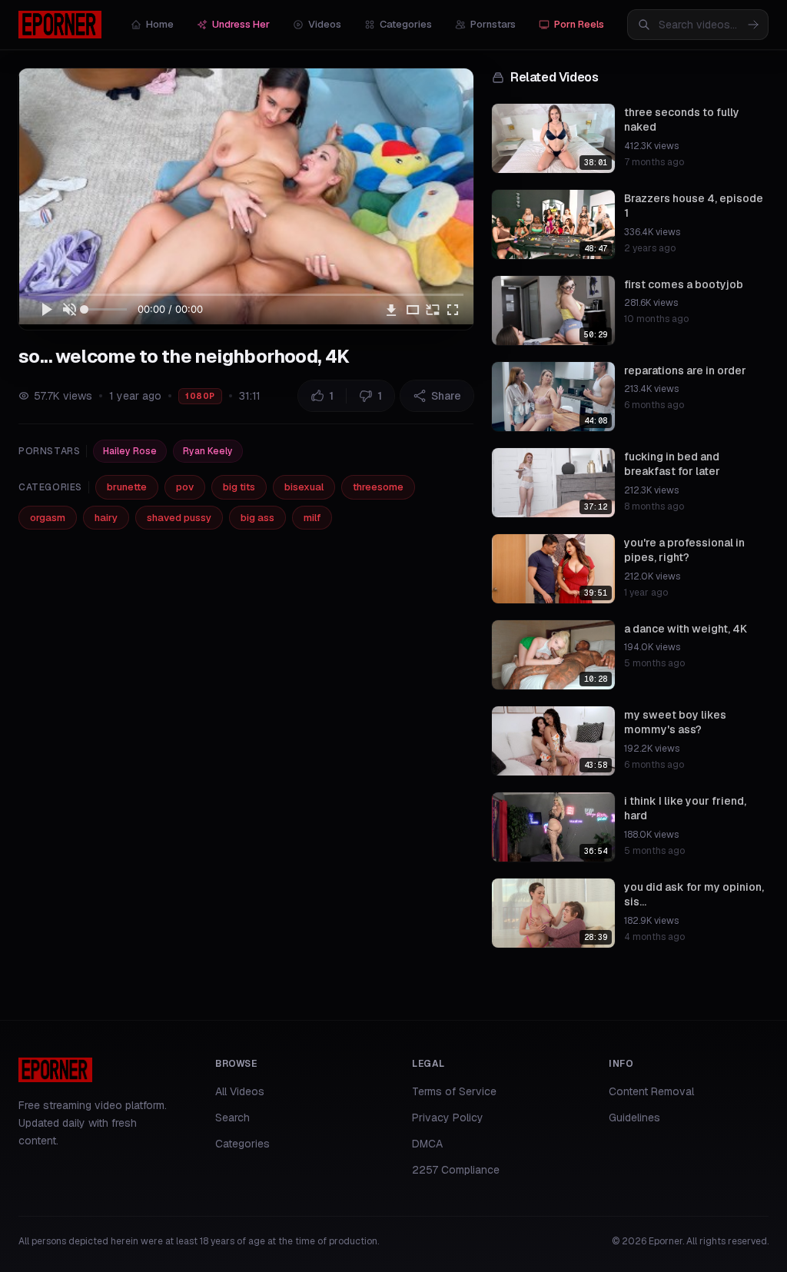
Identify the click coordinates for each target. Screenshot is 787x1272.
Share (446, 396)
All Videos (239, 1091)
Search (232, 1117)
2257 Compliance (456, 1170)
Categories (406, 24)
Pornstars (493, 24)
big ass (257, 517)
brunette (127, 486)
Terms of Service (454, 1091)
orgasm (47, 517)
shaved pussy (179, 517)
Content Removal (651, 1091)
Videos (324, 24)
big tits (239, 486)
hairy (106, 517)
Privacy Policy (447, 1117)
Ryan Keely (208, 451)
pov (185, 486)
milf (312, 517)
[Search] (753, 24)
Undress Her (241, 24)
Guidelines (634, 1117)
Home (160, 24)
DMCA (427, 1144)
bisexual (304, 486)
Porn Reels (579, 24)
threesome (378, 486)
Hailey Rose (130, 451)
